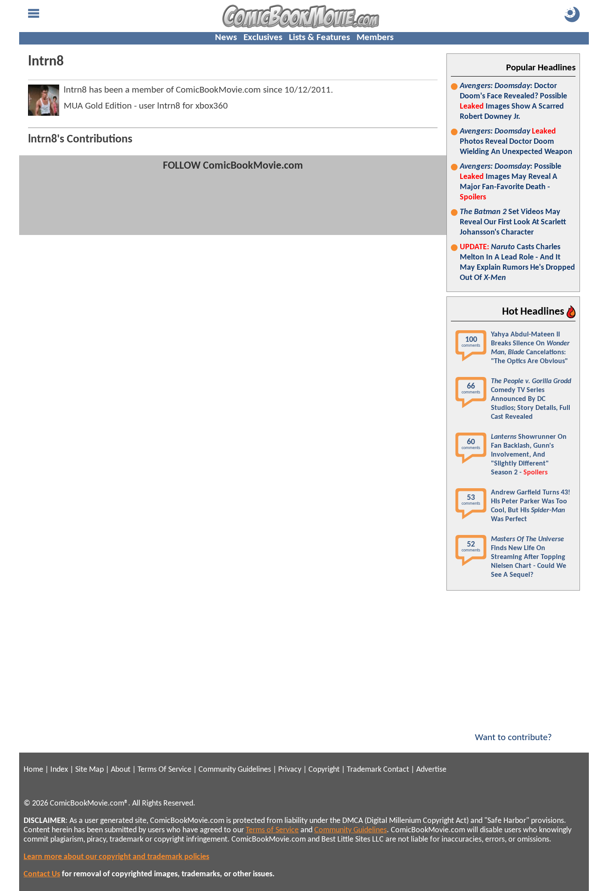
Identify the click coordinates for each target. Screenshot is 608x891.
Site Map (89, 770)
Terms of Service (272, 830)
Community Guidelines (235, 770)
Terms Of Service (164, 770)
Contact (396, 770)
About (120, 770)
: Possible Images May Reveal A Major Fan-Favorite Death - (510, 182)
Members (375, 37)
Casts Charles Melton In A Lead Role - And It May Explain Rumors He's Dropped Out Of (517, 262)
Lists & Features (319, 37)
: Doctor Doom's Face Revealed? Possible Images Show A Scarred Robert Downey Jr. (513, 101)
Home (33, 770)
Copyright (324, 770)
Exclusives (262, 37)
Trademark (364, 770)
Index (59, 770)
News (226, 37)
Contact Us (42, 874)
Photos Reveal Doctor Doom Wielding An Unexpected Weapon (516, 141)
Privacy (289, 770)
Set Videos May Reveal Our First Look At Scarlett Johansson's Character (513, 222)
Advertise (431, 770)
